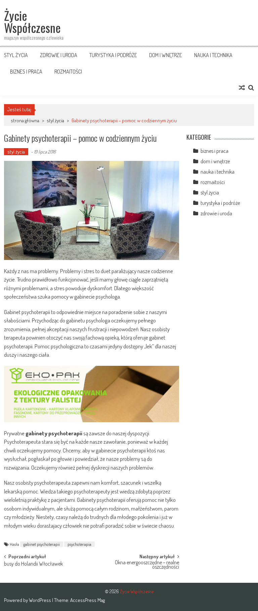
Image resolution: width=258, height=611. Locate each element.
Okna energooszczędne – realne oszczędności (147, 565)
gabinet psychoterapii (42, 544)
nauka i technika (213, 55)
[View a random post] (242, 87)
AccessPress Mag (87, 600)
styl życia (16, 55)
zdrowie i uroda (58, 55)
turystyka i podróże (113, 55)
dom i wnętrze (165, 55)
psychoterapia (79, 544)
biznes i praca (26, 71)
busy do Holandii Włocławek (33, 564)
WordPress (40, 600)
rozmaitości (68, 71)
